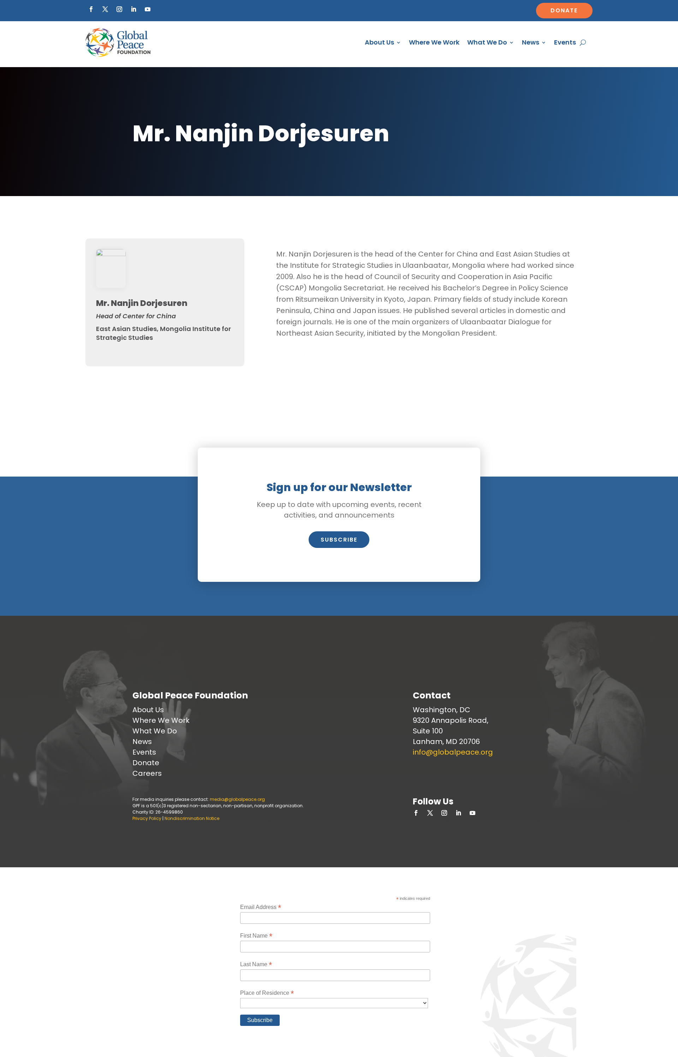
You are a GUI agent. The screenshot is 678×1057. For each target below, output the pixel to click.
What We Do (487, 42)
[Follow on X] (105, 9)
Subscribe (339, 540)
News (530, 42)
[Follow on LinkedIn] (133, 9)
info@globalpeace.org (453, 752)
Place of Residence (267, 993)
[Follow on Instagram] (119, 9)
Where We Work (434, 42)
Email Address (260, 907)
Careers (147, 773)
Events (565, 42)
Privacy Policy (146, 818)
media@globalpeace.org (237, 799)
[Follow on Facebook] (91, 9)
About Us (379, 42)
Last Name (256, 964)
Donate (564, 10)
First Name (256, 936)
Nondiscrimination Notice (192, 818)
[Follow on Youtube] (147, 9)
